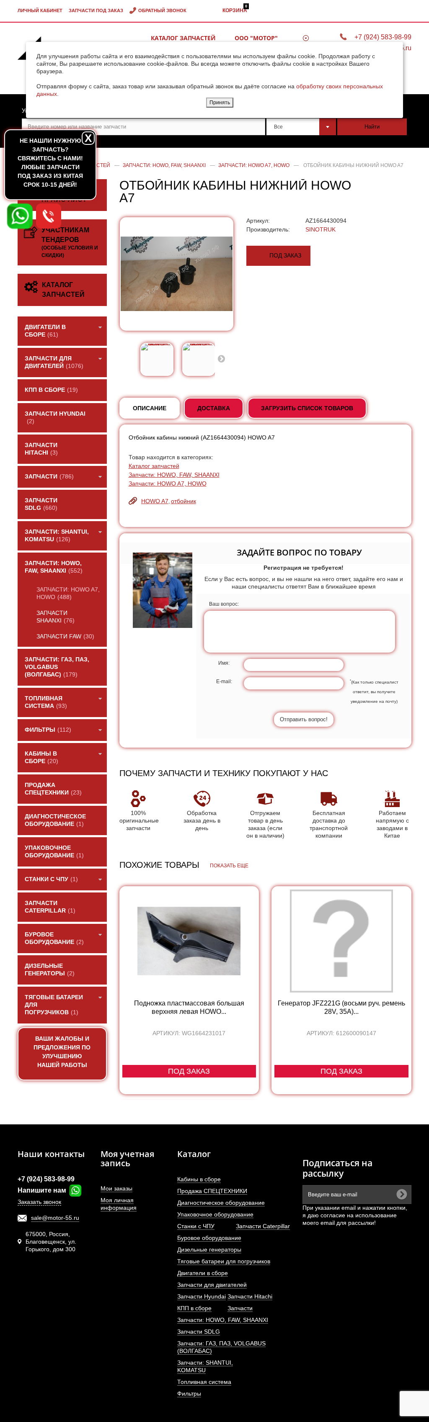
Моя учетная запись (127, 1158)
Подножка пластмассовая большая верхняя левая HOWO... (189, 1007)
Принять (219, 102)
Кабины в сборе (199, 1179)
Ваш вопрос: (224, 604)
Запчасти (240, 1308)
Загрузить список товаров (307, 408)
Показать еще (229, 866)
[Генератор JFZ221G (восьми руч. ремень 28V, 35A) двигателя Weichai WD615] (341, 941)
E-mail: (224, 681)
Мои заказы (116, 1188)
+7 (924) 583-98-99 (382, 37)
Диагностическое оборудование (221, 1202)
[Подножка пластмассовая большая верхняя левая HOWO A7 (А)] (189, 941)
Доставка (213, 408)
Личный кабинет (40, 10)
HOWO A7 (154, 501)
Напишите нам (43, 1190)
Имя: (224, 663)
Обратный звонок (162, 10)
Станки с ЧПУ (195, 1226)
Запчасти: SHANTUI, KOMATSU (205, 1366)
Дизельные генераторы (209, 1249)
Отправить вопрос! (304, 719)
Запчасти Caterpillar (263, 1226)
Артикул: (258, 220)
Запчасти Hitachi (249, 1296)
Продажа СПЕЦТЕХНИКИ (212, 1191)
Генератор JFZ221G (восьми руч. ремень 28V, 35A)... (341, 1007)
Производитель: (268, 229)
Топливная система (204, 1381)
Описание (149, 408)
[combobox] (301, 126)
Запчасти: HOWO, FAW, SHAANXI (174, 474)
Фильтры (189, 1393)
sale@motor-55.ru (55, 1217)
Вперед (221, 358)
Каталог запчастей (183, 38)
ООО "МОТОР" (256, 38)
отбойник (183, 501)
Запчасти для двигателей (212, 1284)
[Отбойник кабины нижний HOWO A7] (157, 359)
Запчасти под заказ (96, 10)
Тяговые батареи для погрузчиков (223, 1261)
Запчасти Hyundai (201, 1296)
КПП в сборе (194, 1308)
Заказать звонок (39, 1201)
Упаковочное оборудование (215, 1214)
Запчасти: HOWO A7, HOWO (168, 483)
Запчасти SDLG (198, 1331)
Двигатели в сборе (202, 1273)
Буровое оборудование (209, 1237)
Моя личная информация (119, 1204)
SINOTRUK (320, 229)
